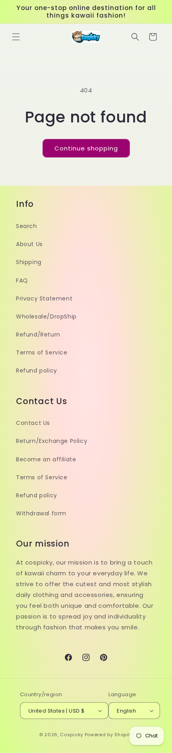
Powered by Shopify (109, 734)
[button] (16, 37)
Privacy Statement (44, 298)
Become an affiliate (46, 459)
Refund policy (36, 370)
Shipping (29, 262)
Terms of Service (42, 352)
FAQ (22, 280)
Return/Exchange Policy (51, 441)
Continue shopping (86, 148)
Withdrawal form (41, 513)
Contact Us (33, 423)
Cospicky (71, 734)
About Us (29, 244)
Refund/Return (38, 334)
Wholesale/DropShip (46, 316)
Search (26, 226)
